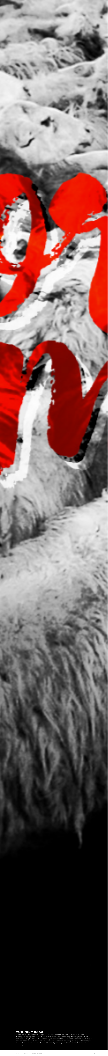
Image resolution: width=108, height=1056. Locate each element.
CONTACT (25, 1053)
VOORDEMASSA (30, 1032)
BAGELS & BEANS (37, 1053)
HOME (17, 1053)
